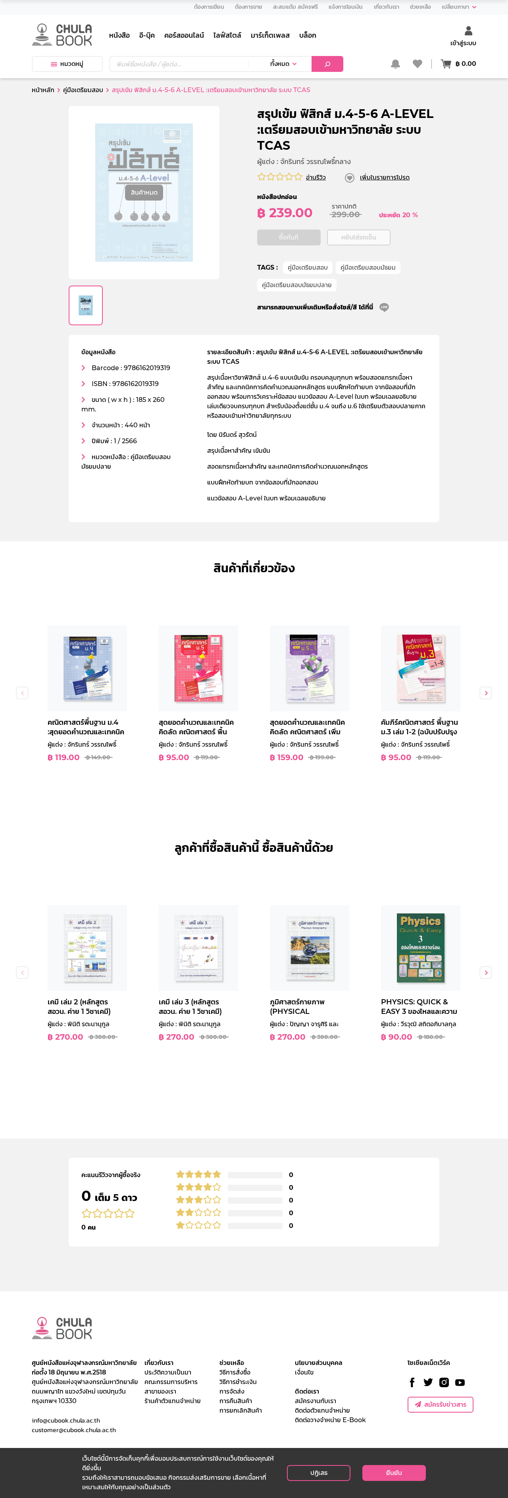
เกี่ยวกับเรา (158, 1363)
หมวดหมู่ (71, 64)
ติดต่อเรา (307, 1391)
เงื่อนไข (304, 1372)
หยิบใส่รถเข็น (358, 237)
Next (485, 693)
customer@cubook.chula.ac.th (74, 1429)
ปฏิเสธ (318, 1473)
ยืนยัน (394, 1473)
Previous (22, 693)
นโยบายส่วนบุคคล (319, 1363)
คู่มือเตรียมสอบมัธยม (368, 267)
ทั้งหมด (279, 64)
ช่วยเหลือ (231, 1363)
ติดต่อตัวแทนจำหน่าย (322, 1410)
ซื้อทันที (288, 237)
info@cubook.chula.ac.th (66, 1420)
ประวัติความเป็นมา (167, 1372)
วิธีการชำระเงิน (238, 1382)
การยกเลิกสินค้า (240, 1410)
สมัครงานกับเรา (315, 1401)
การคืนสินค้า (235, 1401)
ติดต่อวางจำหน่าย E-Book (330, 1420)
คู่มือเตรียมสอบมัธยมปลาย (297, 285)
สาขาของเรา (160, 1391)
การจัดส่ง (231, 1391)
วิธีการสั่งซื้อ (234, 1372)
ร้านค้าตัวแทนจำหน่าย (172, 1401)
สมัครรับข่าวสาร (445, 1404)
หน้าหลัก (43, 90)
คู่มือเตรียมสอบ (308, 267)
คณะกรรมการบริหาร (171, 1382)
